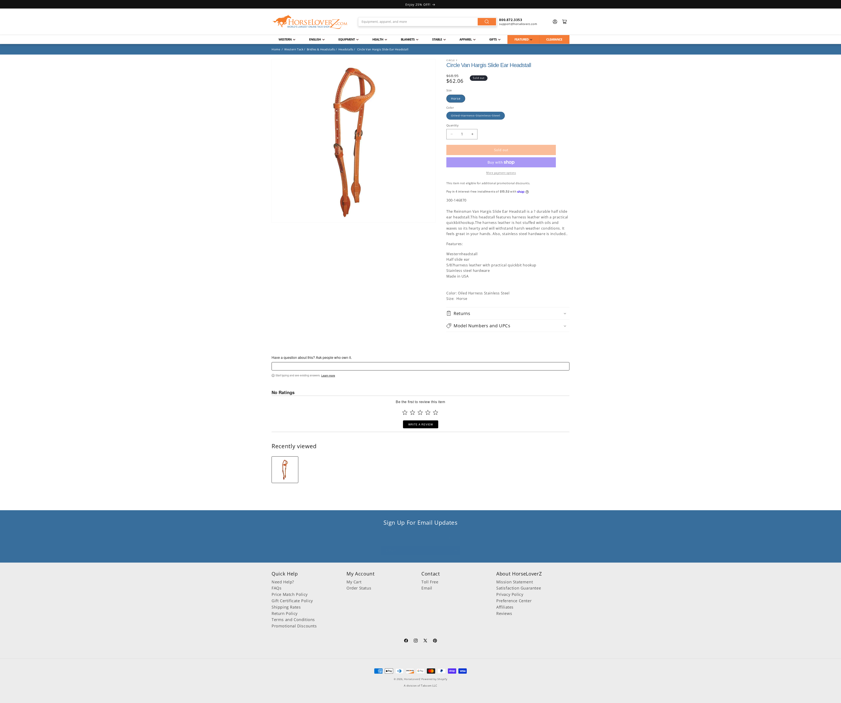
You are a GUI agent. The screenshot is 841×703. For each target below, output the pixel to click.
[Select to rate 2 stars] (412, 412)
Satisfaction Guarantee (518, 588)
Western (285, 39)
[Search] (487, 21)
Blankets (408, 39)
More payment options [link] (501, 173)
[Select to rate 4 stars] (427, 412)
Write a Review (420, 424)
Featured (521, 39)
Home (276, 49)
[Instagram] (415, 641)
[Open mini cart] (564, 22)
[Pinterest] (435, 641)
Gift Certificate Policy (292, 600)
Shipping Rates (286, 607)
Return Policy (285, 613)
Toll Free (429, 581)
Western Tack (293, 49)
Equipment (346, 39)
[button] (507, 313)
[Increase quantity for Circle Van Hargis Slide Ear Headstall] (472, 134)
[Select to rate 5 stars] (435, 412)
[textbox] (420, 366)
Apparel (465, 39)
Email (426, 588)
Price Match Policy (290, 594)
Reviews (504, 613)
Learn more (328, 375)
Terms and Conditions (293, 619)
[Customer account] (555, 22)
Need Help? (283, 581)
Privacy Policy (509, 594)
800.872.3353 (510, 20)
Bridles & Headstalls (321, 49)
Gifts (493, 39)
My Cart (353, 581)
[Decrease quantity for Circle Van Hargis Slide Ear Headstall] (451, 134)
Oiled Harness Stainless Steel (475, 115)
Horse (456, 98)
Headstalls (345, 49)
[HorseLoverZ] (310, 21)
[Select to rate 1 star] (404, 412)
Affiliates (505, 607)
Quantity (452, 125)
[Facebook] (406, 641)
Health (377, 39)
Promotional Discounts (294, 626)
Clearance (554, 39)
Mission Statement (514, 581)
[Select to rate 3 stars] (420, 412)
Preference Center (514, 600)
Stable (437, 39)
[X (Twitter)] (425, 641)
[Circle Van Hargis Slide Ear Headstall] (285, 470)
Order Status (358, 588)
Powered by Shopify (434, 679)
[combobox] (427, 21)
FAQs (276, 588)
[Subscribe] (455, 550)
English (315, 39)
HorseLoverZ (412, 679)
